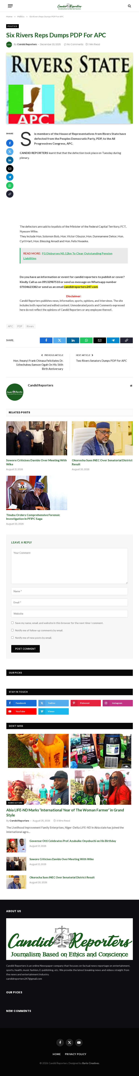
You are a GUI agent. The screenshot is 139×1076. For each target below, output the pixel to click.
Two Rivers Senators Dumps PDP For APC (101, 360)
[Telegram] (9, 177)
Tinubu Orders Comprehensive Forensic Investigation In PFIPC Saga (33, 516)
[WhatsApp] (9, 185)
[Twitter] (9, 151)
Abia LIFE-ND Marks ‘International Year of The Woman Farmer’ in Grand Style (65, 812)
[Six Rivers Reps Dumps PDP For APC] (69, 88)
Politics (12, 26)
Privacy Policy (75, 1054)
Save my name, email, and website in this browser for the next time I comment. (59, 622)
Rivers (30, 326)
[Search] (129, 6)
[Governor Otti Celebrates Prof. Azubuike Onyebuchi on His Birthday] (16, 845)
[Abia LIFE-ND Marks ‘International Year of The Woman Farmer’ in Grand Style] (69, 769)
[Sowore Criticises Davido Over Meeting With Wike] (36, 438)
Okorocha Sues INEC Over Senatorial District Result (102, 462)
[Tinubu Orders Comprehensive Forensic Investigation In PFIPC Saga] (36, 493)
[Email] (9, 168)
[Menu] (10, 6)
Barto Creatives (90, 1063)
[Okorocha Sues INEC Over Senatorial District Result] (102, 438)
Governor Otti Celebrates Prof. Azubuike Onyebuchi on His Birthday (73, 840)
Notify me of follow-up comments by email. (39, 630)
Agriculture (15, 802)
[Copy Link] (9, 194)
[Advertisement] (78, 192)
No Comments (75, 44)
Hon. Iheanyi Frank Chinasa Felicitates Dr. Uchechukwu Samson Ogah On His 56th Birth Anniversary (38, 364)
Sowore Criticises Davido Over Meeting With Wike (36, 462)
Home (57, 1054)
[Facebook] (9, 143)
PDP (19, 326)
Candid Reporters (27, 44)
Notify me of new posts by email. (33, 637)
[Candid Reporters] (69, 6)
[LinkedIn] (9, 160)
